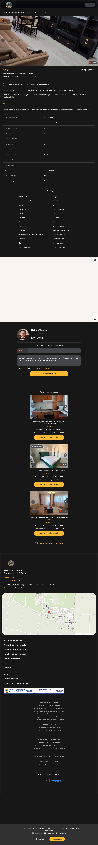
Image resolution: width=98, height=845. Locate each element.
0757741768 (39, 338)
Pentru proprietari (12, 658)
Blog (6, 663)
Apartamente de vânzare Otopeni (49, 717)
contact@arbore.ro (12, 580)
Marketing (62, 833)
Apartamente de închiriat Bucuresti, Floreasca (49, 751)
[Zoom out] (95, 319)
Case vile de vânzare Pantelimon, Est (49, 730)
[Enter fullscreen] (95, 260)
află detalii (46, 828)
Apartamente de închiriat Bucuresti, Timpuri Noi (49, 754)
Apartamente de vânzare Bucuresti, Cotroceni (49, 708)
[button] (3, 40)
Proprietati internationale (15, 649)
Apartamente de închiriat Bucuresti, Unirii (49, 745)
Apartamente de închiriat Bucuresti (43, 110)
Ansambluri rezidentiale (15, 645)
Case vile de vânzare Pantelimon (49, 728)
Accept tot (57, 839)
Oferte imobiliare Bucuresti (14, 110)
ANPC (6, 674)
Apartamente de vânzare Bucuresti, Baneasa (49, 711)
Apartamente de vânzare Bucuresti (49, 705)
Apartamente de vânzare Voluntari (49, 714)
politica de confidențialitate (40, 368)
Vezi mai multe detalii (49, 437)
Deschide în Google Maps (15, 588)
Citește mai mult (9, 104)
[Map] (49, 289)
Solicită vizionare (49, 373)
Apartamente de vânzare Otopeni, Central (49, 719)
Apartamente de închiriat (49, 739)
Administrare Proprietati (15, 654)
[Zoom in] (95, 316)
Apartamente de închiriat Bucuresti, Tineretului (49, 748)
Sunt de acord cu (35, 368)
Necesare (38, 833)
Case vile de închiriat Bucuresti (49, 765)
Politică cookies (11, 679)
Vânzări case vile (49, 725)
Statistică (50, 833)
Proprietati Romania (13, 640)
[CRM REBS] (54, 781)
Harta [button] (93, 63)
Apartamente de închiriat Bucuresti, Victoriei (49, 757)
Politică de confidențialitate (16, 683)
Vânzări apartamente (49, 702)
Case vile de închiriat (49, 762)
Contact (7, 668)
